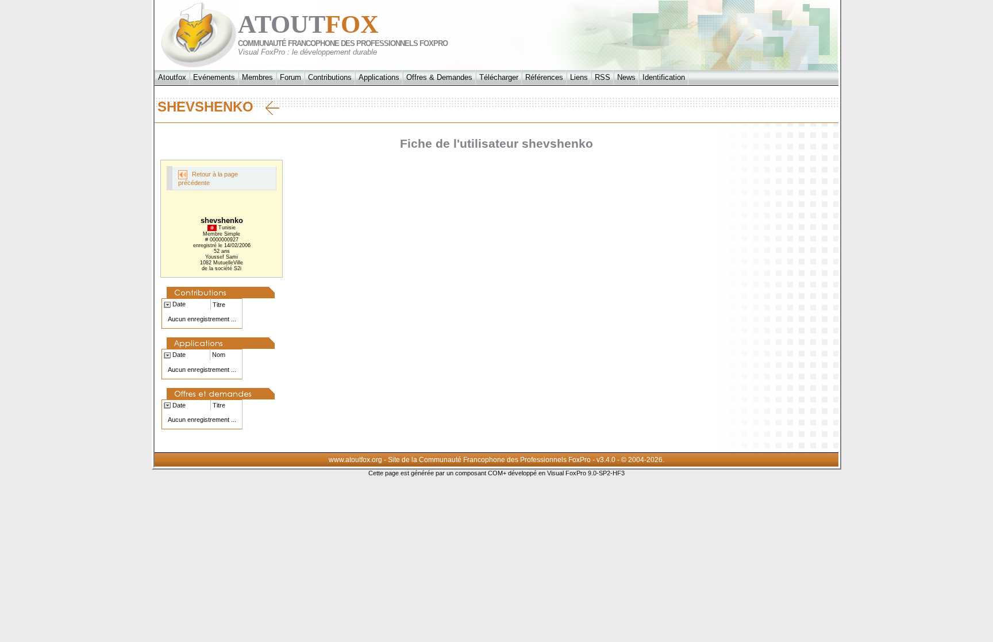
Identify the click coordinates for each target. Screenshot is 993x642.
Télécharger (498, 77)
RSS (602, 77)
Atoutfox (172, 77)
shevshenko (211, 106)
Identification (663, 77)
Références (544, 77)
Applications (379, 77)
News (626, 77)
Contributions (330, 77)
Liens (579, 77)
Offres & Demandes (439, 77)
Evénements (214, 77)
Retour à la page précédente (208, 178)
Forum (290, 77)
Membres (257, 77)
